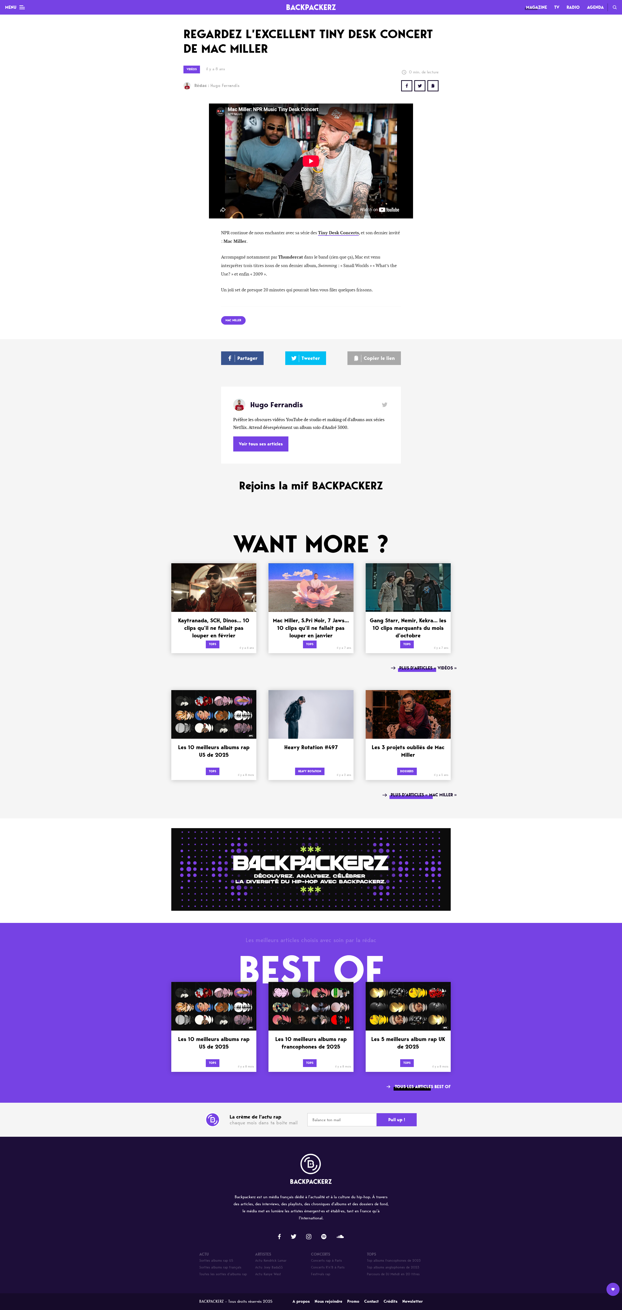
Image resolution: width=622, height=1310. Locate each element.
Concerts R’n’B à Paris (328, 1267)
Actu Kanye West (268, 1274)
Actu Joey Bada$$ (269, 1267)
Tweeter (311, 358)
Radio (573, 7)
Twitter (420, 86)
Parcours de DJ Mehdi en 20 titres (393, 1274)
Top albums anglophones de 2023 (393, 1267)
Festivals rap (320, 1274)
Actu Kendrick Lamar (270, 1260)
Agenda (595, 7)
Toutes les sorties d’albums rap (223, 1274)
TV (556, 7)
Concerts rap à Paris (326, 1260)
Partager (247, 358)
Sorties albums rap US (216, 1260)
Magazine (536, 7)
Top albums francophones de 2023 (394, 1260)
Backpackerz (311, 7)
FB (407, 86)
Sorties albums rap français (220, 1267)
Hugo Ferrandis (217, 85)
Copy (433, 86)
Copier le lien (379, 358)
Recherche (614, 7)
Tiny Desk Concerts (338, 232)
